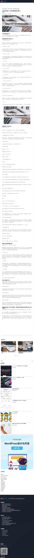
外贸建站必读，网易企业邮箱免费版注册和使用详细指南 (11, 510)
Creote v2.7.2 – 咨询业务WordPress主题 (18, 377)
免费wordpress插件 (4, 479)
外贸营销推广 (3, 488)
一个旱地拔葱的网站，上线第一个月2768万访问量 (19, 400)
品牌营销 (2, 480)
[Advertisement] (17, 327)
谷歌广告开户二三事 (5, 519)
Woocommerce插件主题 (4, 475)
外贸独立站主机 (3, 485)
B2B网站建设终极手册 (5, 522)
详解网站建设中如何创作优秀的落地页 (8, 509)
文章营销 (2, 489)
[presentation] (8, 346)
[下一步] (31, 348)
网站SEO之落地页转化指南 (6, 524)
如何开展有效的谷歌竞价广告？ (7, 518)
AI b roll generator (5, 530)
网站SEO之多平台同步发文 (6, 505)
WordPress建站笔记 (4, 478)
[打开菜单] (32, 1)
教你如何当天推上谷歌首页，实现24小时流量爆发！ (19, 423)
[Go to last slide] (2, 348)
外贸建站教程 (3, 483)
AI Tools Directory (5, 531)
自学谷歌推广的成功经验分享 (6, 511)
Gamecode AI (4, 534)
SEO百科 (2, 474)
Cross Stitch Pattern (5, 535)
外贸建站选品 (3, 484)
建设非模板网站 (4, 506)
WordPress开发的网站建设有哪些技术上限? (9, 523)
